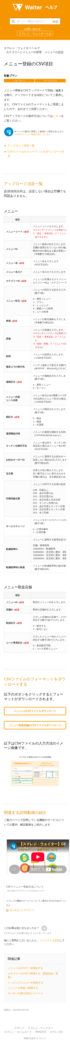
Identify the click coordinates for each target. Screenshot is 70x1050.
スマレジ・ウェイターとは (35, 33)
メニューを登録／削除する (23, 987)
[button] (44, 928)
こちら (57, 115)
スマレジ (19, 1027)
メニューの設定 (54, 52)
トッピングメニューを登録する (25, 982)
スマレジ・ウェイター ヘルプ (22, 48)
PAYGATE (40, 1031)
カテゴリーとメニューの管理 (24, 52)
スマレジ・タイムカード (18, 1031)
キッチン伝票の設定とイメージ (25, 993)
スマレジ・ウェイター (40, 1027)
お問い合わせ (32, 28)
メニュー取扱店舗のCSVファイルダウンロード (35, 725)
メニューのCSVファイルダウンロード (35, 711)
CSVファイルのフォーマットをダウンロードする (36, 153)
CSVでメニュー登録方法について (32, 134)
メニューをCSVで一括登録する (25, 968)
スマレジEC (56, 1031)
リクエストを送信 (49, 940)
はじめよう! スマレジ (22, 910)
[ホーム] (35, 7)
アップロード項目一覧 (21, 145)
